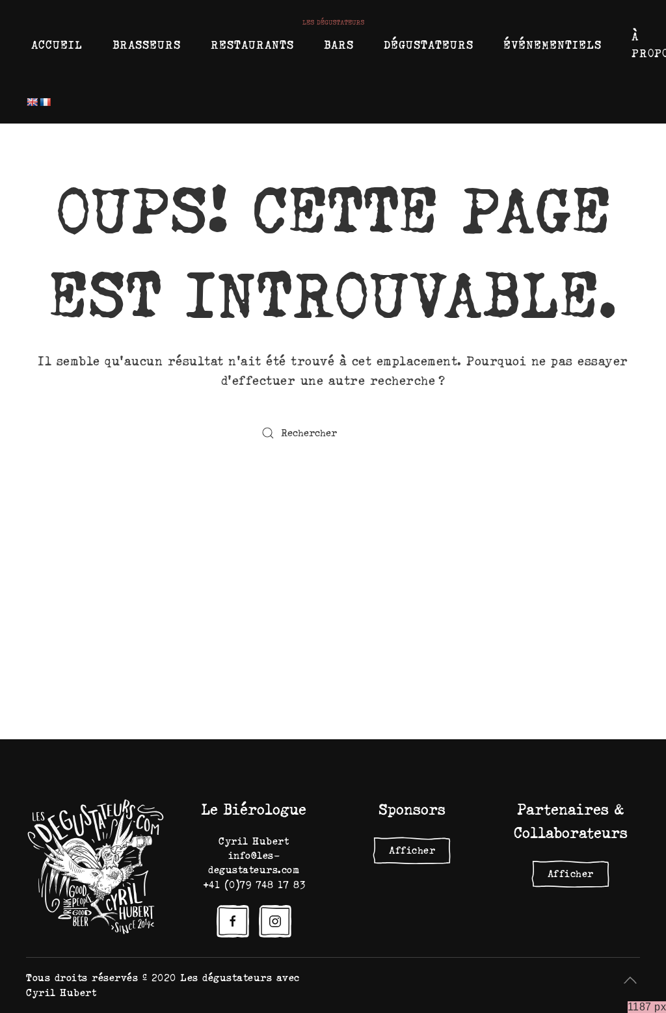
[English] (32, 102)
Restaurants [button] (252, 45)
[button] (630, 980)
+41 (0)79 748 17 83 (254, 885)
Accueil (57, 45)
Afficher (412, 850)
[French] (45, 102)
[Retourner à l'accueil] (333, 21)
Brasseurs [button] (147, 45)
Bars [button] (339, 45)
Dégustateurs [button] (428, 45)
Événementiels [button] (552, 45)
